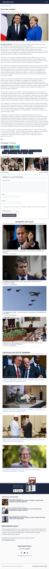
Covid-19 (6, 150)
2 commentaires (13, 253)
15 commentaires (13, 284)
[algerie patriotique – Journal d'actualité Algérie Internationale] (8, 2)
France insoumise (12, 152)
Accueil (3, 6)
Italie (20, 152)
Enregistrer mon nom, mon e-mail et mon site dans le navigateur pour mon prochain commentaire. (24, 206)
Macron (25, 152)
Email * (4, 200)
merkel (30, 152)
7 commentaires (13, 345)
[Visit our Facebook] (21, 553)
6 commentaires (13, 315)
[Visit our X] (28, 553)
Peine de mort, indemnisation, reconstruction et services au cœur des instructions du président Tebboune (22, 343)
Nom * (3, 194)
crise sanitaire (24, 150)
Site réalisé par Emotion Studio (39, 566)
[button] (45, 2)
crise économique (14, 150)
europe (4, 152)
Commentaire (6, 180)
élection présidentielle (35, 150)
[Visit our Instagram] (24, 553)
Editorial (8, 6)
